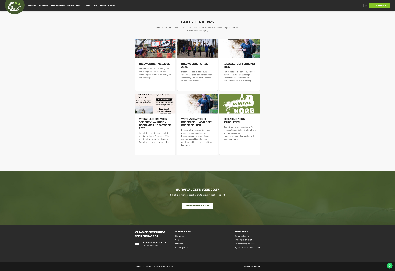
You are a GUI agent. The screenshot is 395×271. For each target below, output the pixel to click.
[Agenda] (365, 5)
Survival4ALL (183, 231)
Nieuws (102, 5)
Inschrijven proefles (198, 206)
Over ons (31, 5)
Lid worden (380, 5)
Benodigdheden (58, 5)
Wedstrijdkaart (74, 5)
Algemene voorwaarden (165, 266)
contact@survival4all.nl (153, 242)
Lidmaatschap (90, 5)
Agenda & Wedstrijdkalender (247, 247)
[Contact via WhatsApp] (390, 266)
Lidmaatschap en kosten (246, 243)
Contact (112, 5)
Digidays (257, 266)
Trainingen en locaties (244, 240)
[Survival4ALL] (15, 7)
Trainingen (43, 5)
